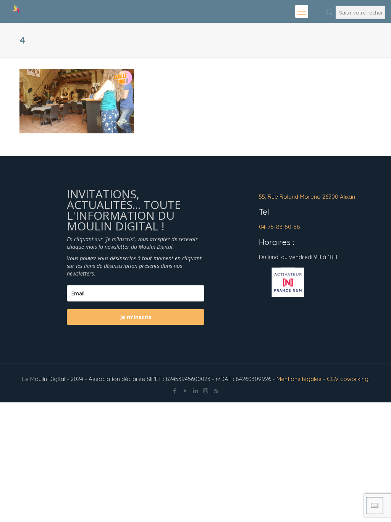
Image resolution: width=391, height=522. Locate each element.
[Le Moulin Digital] (15, 11)
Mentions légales (299, 379)
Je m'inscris (136, 317)
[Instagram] (206, 390)
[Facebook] (175, 390)
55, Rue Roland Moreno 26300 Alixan (307, 196)
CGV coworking (347, 379)
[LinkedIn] (195, 390)
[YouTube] (185, 390)
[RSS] (216, 390)
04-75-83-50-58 (279, 226)
